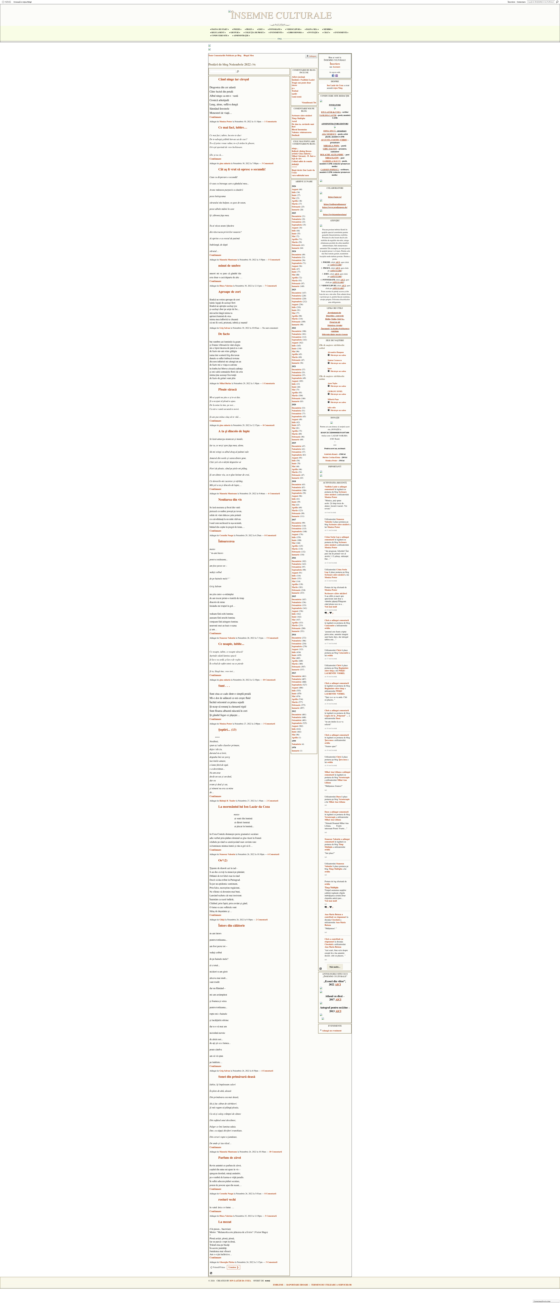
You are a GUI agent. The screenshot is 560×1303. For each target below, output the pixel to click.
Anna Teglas (332, 383)
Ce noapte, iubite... (231, 643)
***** (294, 167)
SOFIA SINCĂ (329, 130)
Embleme (278, 1284)
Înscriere (511, 2)
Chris (327, 620)
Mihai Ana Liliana (333, 771)
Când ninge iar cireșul (233, 79)
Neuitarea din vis (230, 499)
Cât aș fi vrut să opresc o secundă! (242, 169)
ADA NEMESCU (329, 134)
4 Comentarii (267, 1070)
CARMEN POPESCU (330, 169)
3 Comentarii (267, 163)
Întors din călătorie (231, 925)
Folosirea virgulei (335, 325)
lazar (330, 368)
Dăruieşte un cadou (338, 355)
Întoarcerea (226, 541)
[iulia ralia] (322, 411)
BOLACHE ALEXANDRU (332, 154)
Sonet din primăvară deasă (236, 1076)
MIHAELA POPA (331, 145)
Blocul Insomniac (299, 129)
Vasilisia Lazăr (331, 486)
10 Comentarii (269, 679)
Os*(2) (222, 860)
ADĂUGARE (336, 264)
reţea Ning (337, 87)
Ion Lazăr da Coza (335, 85)
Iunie (294, 195)
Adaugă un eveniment (332, 1030)
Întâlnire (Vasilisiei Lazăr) (303, 79)
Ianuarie (295, 209)
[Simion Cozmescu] (322, 364)
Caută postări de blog (238, 71)
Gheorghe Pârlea (226, 1262)
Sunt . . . (224, 685)
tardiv (294, 93)
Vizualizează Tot (309, 102)
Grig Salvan (224, 327)
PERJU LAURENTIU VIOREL (335, 672)
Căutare (557, 2)
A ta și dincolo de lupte (234, 431)
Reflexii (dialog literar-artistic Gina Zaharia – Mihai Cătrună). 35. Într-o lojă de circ (303, 155)
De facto (224, 333)
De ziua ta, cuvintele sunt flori (303, 125)
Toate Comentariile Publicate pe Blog (224, 55)
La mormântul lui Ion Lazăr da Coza (244, 806)
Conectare (521, 2)
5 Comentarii (274, 259)
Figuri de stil (335, 322)
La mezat (224, 1221)
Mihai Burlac (225, 383)
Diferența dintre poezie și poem (335, 334)
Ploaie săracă (227, 389)
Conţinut (211, 1273)
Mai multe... (334, 966)
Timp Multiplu (298, 118)
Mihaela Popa (333, 399)
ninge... (295, 148)
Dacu (338, 718)
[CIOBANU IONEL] (322, 395)
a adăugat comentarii (339, 620)
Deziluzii (295, 135)
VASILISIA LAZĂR (327, 115)
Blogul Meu (249, 55)
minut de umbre (229, 265)
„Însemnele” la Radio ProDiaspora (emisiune (334, 330)
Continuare (215, 117)
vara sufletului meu (300, 175)
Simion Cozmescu (335, 360)
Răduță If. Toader (227, 800)
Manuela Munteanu (228, 259)
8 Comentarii (268, 425)
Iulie (294, 192)
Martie (295, 203)
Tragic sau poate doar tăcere (301, 84)
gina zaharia (224, 163)
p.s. (293, 88)
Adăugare (312, 56)
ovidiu (327, 628)
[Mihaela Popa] (322, 403)
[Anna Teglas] (322, 387)
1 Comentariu (270, 121)
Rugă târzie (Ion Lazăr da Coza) (303, 171)
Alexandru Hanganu (336, 352)
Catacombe (330, 625)
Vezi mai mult (331, 606)
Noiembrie (296, 219)
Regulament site (334, 312)
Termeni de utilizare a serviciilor (331, 1284)
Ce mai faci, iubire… (232, 127)
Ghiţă (222, 919)
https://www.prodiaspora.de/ (334, 207)
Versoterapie (344, 777)
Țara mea (329, 740)
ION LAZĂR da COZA (331, 112)
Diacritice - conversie (335, 315)
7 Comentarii (271, 285)
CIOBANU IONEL (335, 391)
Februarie (296, 206)
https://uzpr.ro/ (335, 196)
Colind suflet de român (302, 161)
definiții (295, 164)
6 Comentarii (274, 493)
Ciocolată (335, 919)
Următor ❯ (234, 1267)
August (295, 189)
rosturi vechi (227, 1199)
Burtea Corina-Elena (331, 457)
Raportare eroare (297, 1284)
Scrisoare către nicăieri (302, 115)
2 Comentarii (272, 800)
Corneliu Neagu (226, 535)
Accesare (336, 66)
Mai (293, 198)
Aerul (294, 121)
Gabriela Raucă (330, 454)
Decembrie (296, 216)
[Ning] (6, 2)
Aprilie (295, 200)
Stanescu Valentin (227, 637)
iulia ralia (332, 407)
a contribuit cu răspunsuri (335, 915)
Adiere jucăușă (298, 76)
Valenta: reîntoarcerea (302, 132)
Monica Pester (225, 121)
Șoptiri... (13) (227, 729)
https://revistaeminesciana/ (335, 214)
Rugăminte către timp (334, 688)
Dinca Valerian (226, 285)
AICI (338, 262)
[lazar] (322, 372)
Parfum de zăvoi (229, 1157)
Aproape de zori (229, 291)
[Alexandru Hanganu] (322, 356)
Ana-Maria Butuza (333, 914)
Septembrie (297, 224)
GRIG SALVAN (330, 148)
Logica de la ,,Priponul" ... (336, 715)
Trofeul (295, 90)
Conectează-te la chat (542, 1301)
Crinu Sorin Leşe (332, 536)
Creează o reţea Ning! (23, 2)
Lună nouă (296, 96)
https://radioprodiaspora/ (335, 204)
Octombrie (296, 221)
